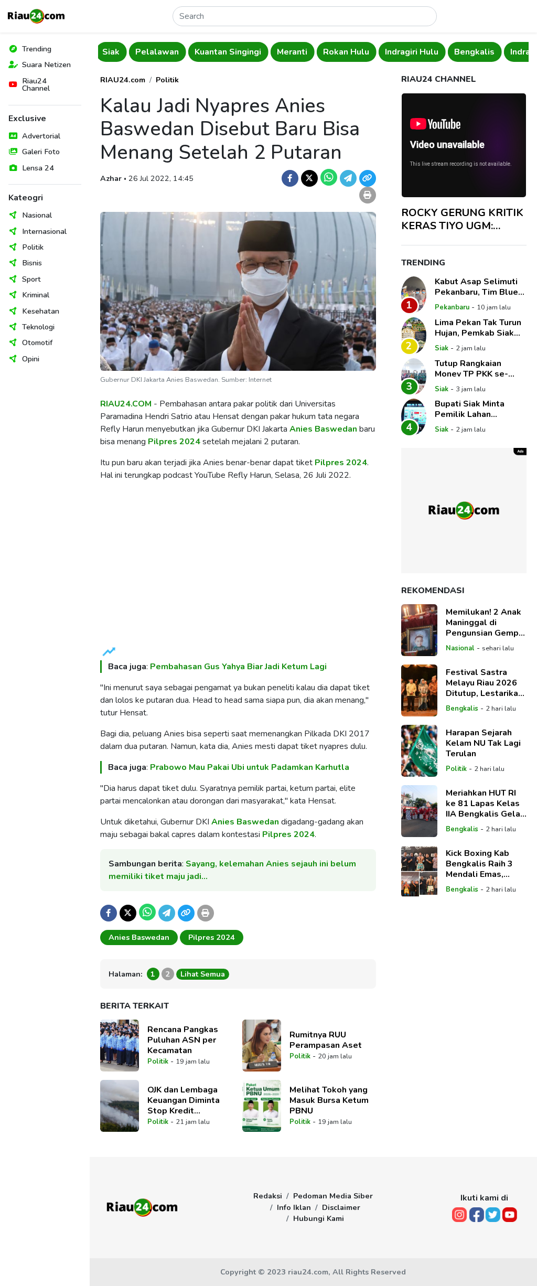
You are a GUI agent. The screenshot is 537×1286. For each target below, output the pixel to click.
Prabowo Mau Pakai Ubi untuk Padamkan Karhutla (249, 767)
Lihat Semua (202, 974)
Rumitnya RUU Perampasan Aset (325, 1040)
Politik (33, 247)
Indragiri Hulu (381, 52)
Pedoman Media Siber (333, 1196)
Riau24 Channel (36, 84)
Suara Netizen (46, 64)
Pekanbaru (452, 307)
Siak (441, 348)
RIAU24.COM (126, 404)
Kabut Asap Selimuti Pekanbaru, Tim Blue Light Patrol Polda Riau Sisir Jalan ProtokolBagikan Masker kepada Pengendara (476, 286)
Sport (31, 279)
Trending (36, 49)
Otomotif (37, 342)
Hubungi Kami (318, 1218)
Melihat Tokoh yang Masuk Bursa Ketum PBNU (329, 1100)
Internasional (44, 231)
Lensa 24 (38, 168)
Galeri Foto (41, 151)
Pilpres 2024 (174, 441)
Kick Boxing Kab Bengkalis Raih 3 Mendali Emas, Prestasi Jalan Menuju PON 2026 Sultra (482, 864)
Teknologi (38, 327)
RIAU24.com (122, 79)
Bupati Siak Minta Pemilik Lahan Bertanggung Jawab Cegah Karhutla (474, 409)
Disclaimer (341, 1207)
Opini (30, 358)
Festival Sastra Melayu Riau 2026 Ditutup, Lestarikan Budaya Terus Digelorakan (484, 683)
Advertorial (41, 136)
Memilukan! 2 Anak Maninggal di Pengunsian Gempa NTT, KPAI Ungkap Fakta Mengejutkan (485, 622)
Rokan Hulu (316, 52)
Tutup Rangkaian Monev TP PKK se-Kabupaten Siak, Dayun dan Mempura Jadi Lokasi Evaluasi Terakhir (481, 368)
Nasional (37, 215)
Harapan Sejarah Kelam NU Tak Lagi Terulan (483, 743)
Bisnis (32, 263)
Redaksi (267, 1196)
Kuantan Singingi (197, 52)
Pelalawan (126, 52)
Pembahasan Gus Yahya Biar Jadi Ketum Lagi (238, 666)
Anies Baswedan (323, 429)
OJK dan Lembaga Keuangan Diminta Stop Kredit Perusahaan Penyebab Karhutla (185, 1100)
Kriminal (35, 295)
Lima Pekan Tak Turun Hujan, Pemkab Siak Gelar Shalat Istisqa (478, 327)
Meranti (261, 52)
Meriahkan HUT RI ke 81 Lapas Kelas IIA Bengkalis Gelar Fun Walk (484, 803)
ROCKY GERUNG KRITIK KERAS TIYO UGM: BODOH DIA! (462, 219)
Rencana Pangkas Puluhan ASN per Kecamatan (182, 1040)
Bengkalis (444, 52)
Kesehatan (40, 311)
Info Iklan (294, 1207)
